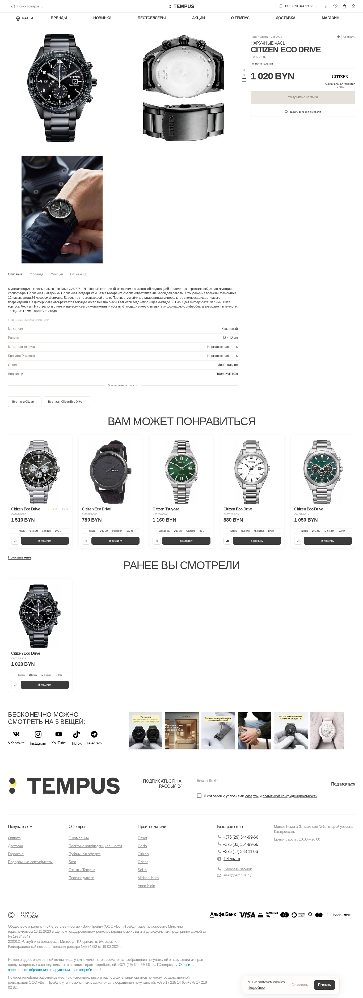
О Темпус (240, 18)
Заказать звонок (238, 869)
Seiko (142, 870)
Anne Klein (146, 886)
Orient (142, 862)
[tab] (15, 275)
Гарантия (16, 854)
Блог (72, 862)
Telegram (231, 858)
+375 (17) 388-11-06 (240, 851)
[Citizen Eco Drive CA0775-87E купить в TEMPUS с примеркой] (181, 6)
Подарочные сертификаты (30, 862)
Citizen (264, 36)
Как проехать (284, 831)
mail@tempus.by (237, 875)
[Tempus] (64, 786)
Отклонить (300, 985)
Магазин (330, 18)
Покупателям (20, 826)
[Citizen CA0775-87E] (40, 617)
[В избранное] (64, 442)
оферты (252, 796)
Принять (324, 985)
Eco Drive (276, 36)
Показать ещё (19, 557)
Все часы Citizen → (24, 401)
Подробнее (256, 988)
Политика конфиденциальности (95, 846)
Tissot (142, 838)
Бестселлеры (152, 18)
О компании (79, 838)
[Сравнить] (15, 541)
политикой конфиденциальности (290, 796)
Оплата (14, 838)
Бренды (59, 18)
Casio (142, 846)
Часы (27, 18)
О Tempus (77, 826)
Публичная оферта (85, 854)
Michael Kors (148, 878)
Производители (81, 878)
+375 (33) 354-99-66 (240, 844)
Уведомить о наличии (303, 97)
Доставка (286, 18)
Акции (198, 18)
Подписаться (343, 784)
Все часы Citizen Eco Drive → (67, 401)
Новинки (102, 18)
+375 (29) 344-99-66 (240, 837)
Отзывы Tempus (82, 870)
